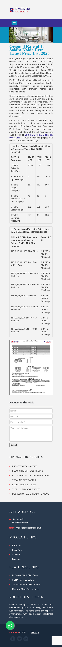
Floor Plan (17, 550)
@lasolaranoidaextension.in (26, 528)
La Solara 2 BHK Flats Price (25, 575)
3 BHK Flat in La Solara (23, 580)
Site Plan (16, 554)
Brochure (16, 559)
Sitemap (35, 632)
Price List (16, 545)
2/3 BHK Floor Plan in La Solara (26, 584)
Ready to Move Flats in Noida (25, 589)
